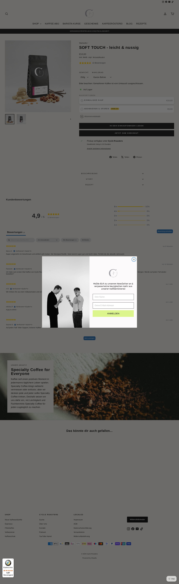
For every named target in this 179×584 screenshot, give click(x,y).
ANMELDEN (113, 313)
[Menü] (12, 559)
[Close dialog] (134, 259)
